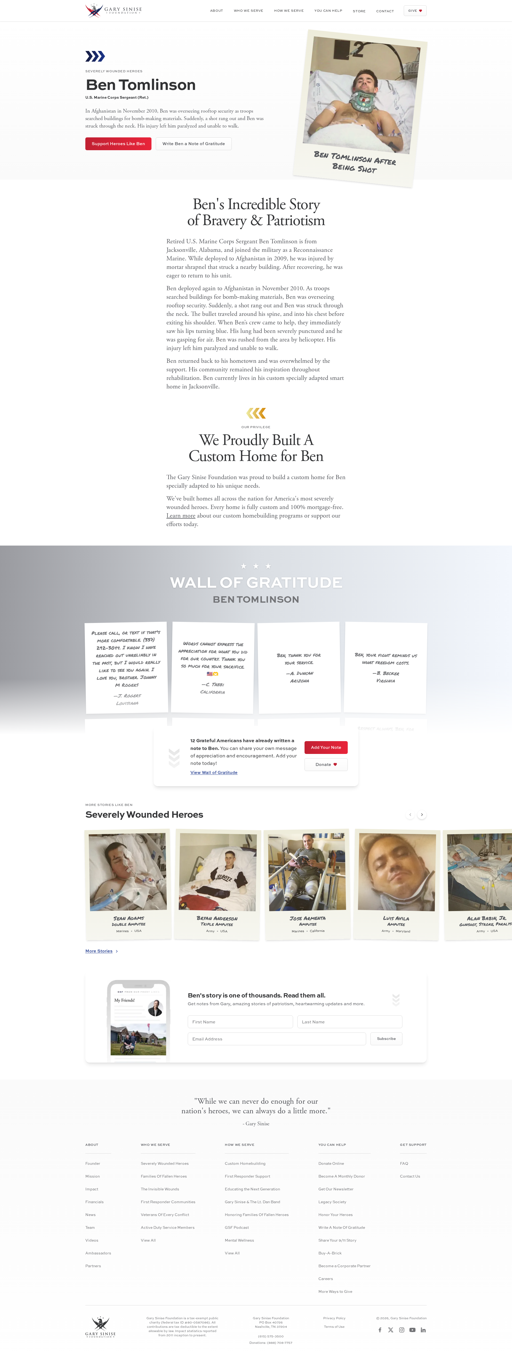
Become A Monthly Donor (341, 1176)
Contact (385, 11)
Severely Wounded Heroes (165, 1163)
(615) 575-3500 (271, 1336)
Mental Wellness (239, 1240)
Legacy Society (332, 1201)
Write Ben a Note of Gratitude (193, 143)
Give (412, 10)
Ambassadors (98, 1252)
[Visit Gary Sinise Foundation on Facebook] (380, 1330)
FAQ (404, 1163)
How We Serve (289, 10)
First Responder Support (247, 1176)
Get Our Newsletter (336, 1188)
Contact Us (410, 1176)
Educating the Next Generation (252, 1188)
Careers (325, 1278)
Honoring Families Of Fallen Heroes (257, 1214)
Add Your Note (326, 747)
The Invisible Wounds (160, 1188)
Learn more (180, 516)
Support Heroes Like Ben (118, 143)
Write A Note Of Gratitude (341, 1227)
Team (90, 1227)
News (90, 1214)
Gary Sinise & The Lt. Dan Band (252, 1201)
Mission (92, 1176)
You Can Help (328, 10)
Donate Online (331, 1163)
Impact (91, 1188)
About (216, 10)
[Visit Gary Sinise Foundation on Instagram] (401, 1330)
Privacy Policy (334, 1318)
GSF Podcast (237, 1227)
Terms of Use (334, 1327)
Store (359, 11)
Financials (94, 1201)
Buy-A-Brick (330, 1252)
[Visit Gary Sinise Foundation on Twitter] (390, 1330)
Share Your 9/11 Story (337, 1240)
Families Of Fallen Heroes (164, 1176)
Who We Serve (248, 10)
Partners (93, 1265)
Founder (92, 1163)
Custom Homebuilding (245, 1163)
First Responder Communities (168, 1201)
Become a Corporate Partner (344, 1265)
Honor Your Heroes (335, 1214)
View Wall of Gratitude (214, 772)
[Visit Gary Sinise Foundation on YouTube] (412, 1330)
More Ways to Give (335, 1291)
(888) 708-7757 (279, 1342)
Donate (323, 764)
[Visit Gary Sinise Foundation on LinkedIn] (423, 1330)
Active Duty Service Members (168, 1227)
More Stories (99, 951)
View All (148, 1240)
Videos (91, 1240)
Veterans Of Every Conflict (165, 1214)
